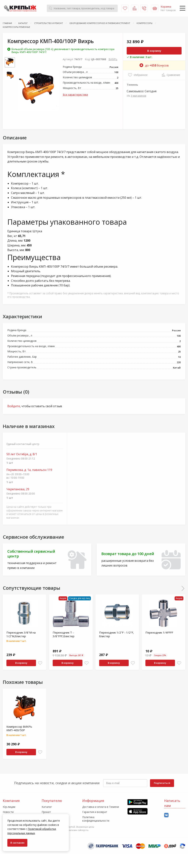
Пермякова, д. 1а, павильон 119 (29, 470)
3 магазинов (138, 95)
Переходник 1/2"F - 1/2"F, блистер (116, 634)
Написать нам (172, 803)
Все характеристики (75, 94)
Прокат (46, 812)
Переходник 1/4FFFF (159, 632)
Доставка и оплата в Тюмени (100, 807)
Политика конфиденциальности (95, 818)
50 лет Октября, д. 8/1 (21, 454)
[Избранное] (125, 8)
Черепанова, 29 (17, 489)
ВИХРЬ (113, 59)
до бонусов (157, 65)
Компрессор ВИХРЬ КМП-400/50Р (19, 728)
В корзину (154, 50)
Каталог (47, 807)
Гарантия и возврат (94, 812)
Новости (8, 812)
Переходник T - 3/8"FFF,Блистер (63, 634)
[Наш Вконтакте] (166, 815)
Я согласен (17, 842)
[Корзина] (154, 8)
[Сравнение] (134, 8)
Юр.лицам (9, 807)
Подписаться (162, 783)
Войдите (13, 406)
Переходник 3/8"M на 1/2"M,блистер (21, 634)
